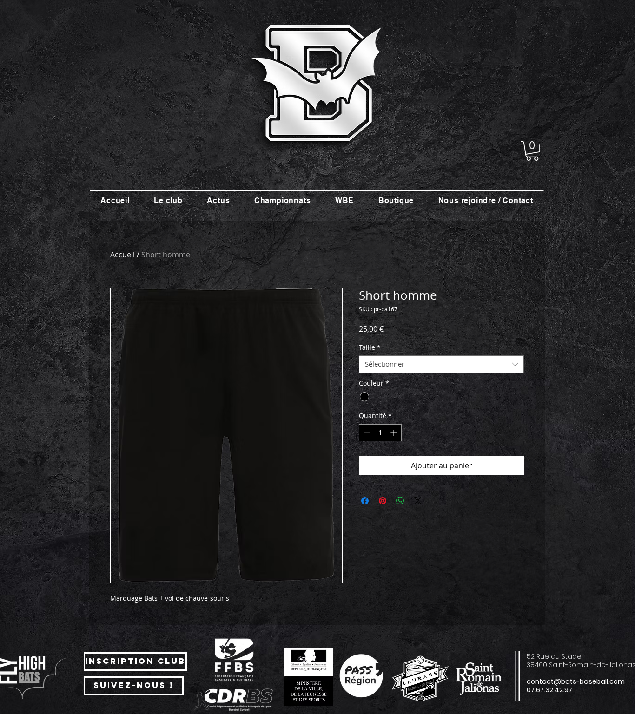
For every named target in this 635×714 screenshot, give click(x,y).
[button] (532, 151)
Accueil (122, 254)
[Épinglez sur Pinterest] (382, 500)
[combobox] (441, 364)
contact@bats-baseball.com (576, 681)
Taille (370, 347)
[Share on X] (417, 500)
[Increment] (394, 433)
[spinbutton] (380, 433)
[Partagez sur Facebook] (364, 500)
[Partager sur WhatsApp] (400, 500)
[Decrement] (366, 433)
